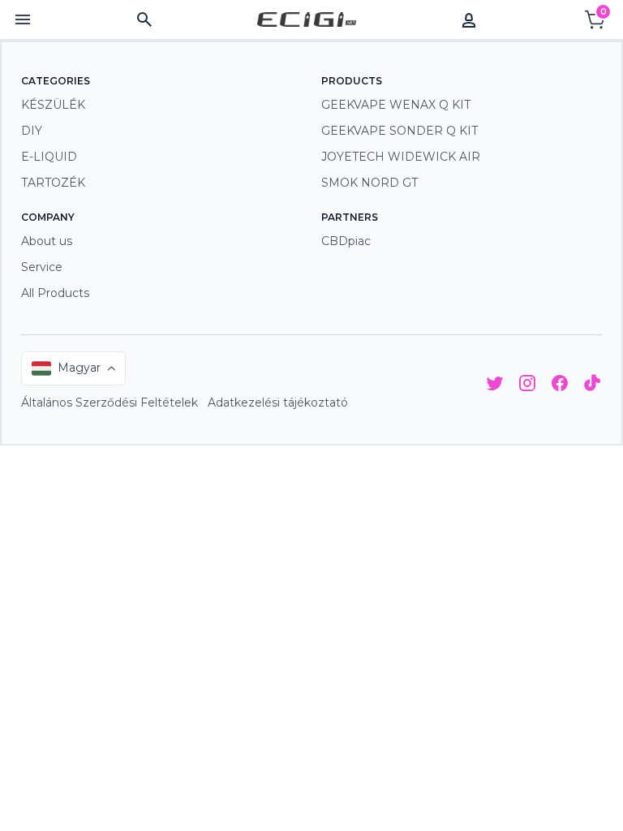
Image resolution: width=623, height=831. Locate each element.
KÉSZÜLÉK (53, 104)
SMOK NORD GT (369, 182)
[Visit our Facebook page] (559, 385)
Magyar (79, 367)
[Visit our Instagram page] (527, 385)
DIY (31, 130)
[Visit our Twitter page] (495, 385)
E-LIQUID (49, 156)
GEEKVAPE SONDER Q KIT (399, 130)
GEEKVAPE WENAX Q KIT (395, 104)
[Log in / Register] (469, 19)
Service (41, 267)
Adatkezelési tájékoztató (278, 402)
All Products (55, 293)
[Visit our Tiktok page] (592, 385)
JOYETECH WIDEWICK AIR (400, 156)
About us (46, 241)
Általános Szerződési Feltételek (109, 402)
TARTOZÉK (53, 182)
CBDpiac (346, 241)
